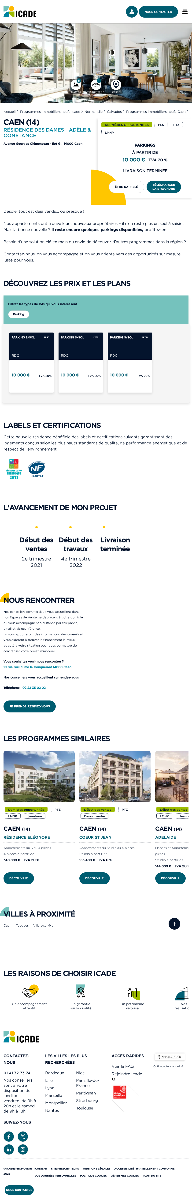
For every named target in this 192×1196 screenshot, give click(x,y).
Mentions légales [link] (96, 1168)
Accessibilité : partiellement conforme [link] (144, 1168)
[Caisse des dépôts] (126, 1110)
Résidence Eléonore (27, 837)
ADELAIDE (165, 837)
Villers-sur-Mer (44, 925)
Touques (22, 925)
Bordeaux (54, 1072)
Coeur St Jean (95, 837)
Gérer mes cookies (125, 1175)
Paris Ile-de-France (87, 1083)
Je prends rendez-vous (29, 706)
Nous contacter (158, 12)
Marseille (53, 1095)
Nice (80, 1072)
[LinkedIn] (9, 1149)
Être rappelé (126, 187)
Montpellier (56, 1102)
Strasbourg (87, 1100)
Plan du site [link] (152, 1175)
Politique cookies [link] (93, 1175)
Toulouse (84, 1108)
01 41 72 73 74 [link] (17, 1073)
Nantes (52, 1110)
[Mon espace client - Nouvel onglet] (132, 12)
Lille (49, 1080)
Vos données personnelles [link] (55, 1175)
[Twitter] (23, 1136)
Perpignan (86, 1093)
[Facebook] (9, 1136)
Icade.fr (40, 1168)
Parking (18, 314)
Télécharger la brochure (163, 186)
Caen (7, 925)
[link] (20, 11)
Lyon (49, 1087)
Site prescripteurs (65, 1168)
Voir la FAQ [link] (123, 1066)
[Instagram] (23, 1149)
